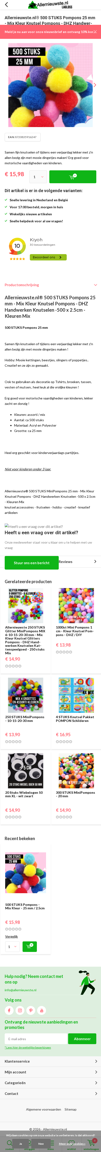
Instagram (20, 1010)
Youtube (41, 1010)
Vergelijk (11, 936)
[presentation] (91, 85)
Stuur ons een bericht (32, 563)
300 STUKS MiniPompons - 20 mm (75, 794)
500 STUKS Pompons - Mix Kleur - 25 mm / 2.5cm (25, 906)
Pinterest (30, 1010)
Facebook (9, 1010)
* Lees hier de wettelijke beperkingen (28, 1047)
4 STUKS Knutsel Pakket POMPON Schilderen (75, 719)
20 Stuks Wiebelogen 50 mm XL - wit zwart (24, 794)
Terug (6, 4)
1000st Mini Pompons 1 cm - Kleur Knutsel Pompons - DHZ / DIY (75, 630)
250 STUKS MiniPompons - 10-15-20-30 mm (24, 719)
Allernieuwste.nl (55, 1129)
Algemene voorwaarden (43, 1109)
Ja (20, 1143)
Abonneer (82, 1039)
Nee (41, 1143)
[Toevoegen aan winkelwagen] (30, 946)
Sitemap (71, 1109)
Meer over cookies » (72, 1143)
